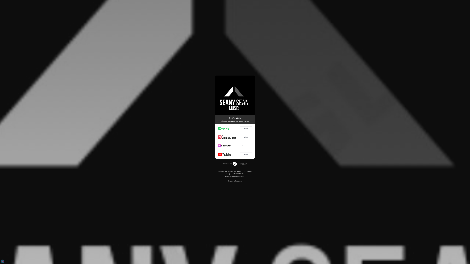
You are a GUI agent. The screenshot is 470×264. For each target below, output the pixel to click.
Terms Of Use (239, 174)
